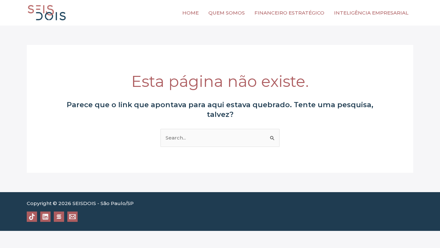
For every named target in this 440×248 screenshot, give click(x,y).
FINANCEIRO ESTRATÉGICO (289, 13)
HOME (190, 13)
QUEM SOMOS (226, 13)
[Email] (72, 217)
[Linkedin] (45, 217)
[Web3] (59, 217)
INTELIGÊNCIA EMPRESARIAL (371, 13)
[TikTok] (32, 217)
